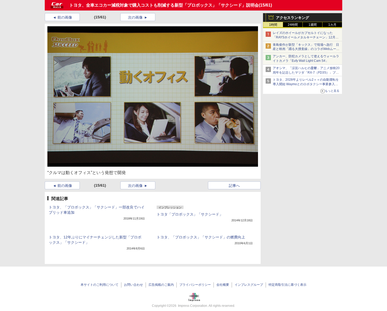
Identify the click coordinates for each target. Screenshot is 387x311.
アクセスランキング (292, 18)
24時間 (293, 25)
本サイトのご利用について (99, 285)
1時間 (273, 25)
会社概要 (222, 285)
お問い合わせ (133, 285)
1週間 (313, 25)
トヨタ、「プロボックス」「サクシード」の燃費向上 (201, 237)
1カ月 (332, 25)
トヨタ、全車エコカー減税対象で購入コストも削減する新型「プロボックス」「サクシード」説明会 (164, 5)
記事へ (234, 185)
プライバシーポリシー (195, 285)
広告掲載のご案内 (161, 285)
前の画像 (64, 17)
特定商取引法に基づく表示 (287, 285)
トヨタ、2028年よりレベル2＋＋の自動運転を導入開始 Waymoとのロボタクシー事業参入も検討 (306, 84)
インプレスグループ (249, 285)
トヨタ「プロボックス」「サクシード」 (190, 214)
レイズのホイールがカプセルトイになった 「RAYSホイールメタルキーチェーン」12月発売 (306, 37)
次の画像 (135, 17)
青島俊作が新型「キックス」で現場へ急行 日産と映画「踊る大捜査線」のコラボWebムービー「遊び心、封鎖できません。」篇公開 (306, 49)
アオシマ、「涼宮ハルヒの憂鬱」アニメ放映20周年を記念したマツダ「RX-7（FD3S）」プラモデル (306, 72)
